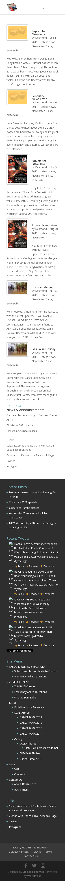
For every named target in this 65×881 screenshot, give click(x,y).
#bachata (44, 599)
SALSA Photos (28, 743)
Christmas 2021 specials (20, 425)
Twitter (10, 461)
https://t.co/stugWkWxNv (28, 636)
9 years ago (20, 589)
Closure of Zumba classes (21, 430)
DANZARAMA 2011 (31, 717)
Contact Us (15, 779)
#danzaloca (21, 556)
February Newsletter (39, 97)
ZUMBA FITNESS (19, 682)
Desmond (41, 37)
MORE (12, 703)
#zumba (32, 571)
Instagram (12, 466)
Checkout (19, 774)
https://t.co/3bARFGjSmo (43, 584)
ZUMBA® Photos (30, 753)
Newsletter (38, 46)
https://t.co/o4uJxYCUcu (44, 556)
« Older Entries (14, 406)
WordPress (34, 876)
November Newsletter (39, 162)
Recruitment (21, 789)
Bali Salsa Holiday (43, 349)
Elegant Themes (33, 871)
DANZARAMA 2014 (31, 733)
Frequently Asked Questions (30, 676)
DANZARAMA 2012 (31, 722)
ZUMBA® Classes (24, 686)
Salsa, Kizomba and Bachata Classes (35, 671)
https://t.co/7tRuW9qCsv (28, 612)
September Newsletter (39, 32)
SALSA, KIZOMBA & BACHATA (27, 666)
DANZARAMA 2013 (31, 728)
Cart (16, 768)
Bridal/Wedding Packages (29, 707)
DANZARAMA (22, 712)
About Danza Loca (25, 784)
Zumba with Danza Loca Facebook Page (30, 455)
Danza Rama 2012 (30, 759)
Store (12, 764)
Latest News (47, 42)
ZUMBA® (12, 50)
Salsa (49, 46)
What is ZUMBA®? (25, 697)
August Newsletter (44, 225)
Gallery (18, 739)
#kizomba (20, 603)
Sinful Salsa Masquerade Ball (41, 748)
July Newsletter (42, 287)
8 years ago (20, 561)
